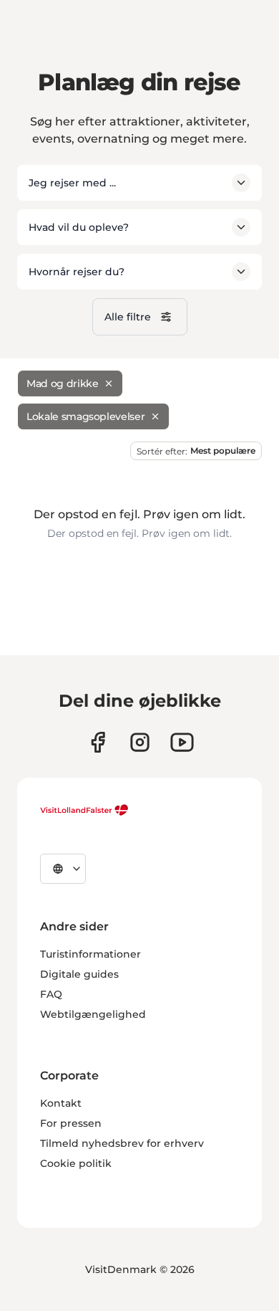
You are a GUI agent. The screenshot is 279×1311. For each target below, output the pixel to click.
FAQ (51, 994)
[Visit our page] (97, 742)
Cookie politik (76, 1163)
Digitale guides (79, 974)
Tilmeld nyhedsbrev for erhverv (122, 1143)
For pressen (71, 1123)
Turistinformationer (90, 954)
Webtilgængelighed (93, 1014)
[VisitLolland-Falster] (84, 810)
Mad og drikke (62, 383)
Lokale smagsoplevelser (85, 416)
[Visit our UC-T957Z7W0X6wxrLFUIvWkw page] (182, 742)
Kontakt (61, 1103)
